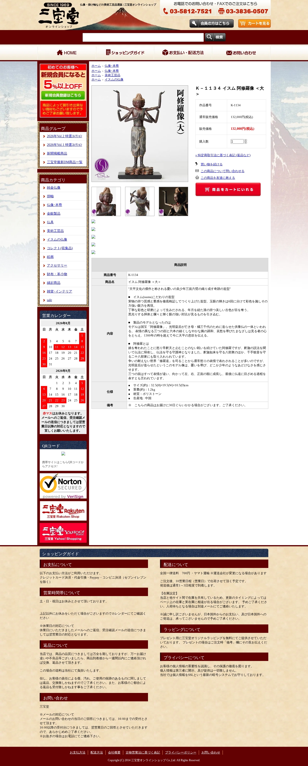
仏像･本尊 (54, 205)
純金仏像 (53, 187)
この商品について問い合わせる (222, 171)
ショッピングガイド (125, 52)
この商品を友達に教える (218, 178)
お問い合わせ (241, 52)
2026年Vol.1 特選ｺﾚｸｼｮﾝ (64, 145)
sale (49, 300)
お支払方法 (77, 752)
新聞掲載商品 (57, 153)
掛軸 (50, 196)
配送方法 (96, 752)
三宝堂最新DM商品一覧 (65, 162)
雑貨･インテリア (59, 291)
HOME (66, 52)
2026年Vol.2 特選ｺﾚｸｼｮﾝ (64, 136)
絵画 (50, 257)
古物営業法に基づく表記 (143, 752)
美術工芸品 (55, 231)
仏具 (50, 222)
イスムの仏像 (57, 239)
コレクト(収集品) (60, 248)
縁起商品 (53, 283)
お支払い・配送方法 (183, 52)
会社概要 (114, 752)
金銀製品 (53, 213)
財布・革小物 (57, 274)
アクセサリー (57, 265)
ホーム (96, 66)
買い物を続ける (212, 164)
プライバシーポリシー (180, 752)
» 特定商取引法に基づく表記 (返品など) (222, 155)
